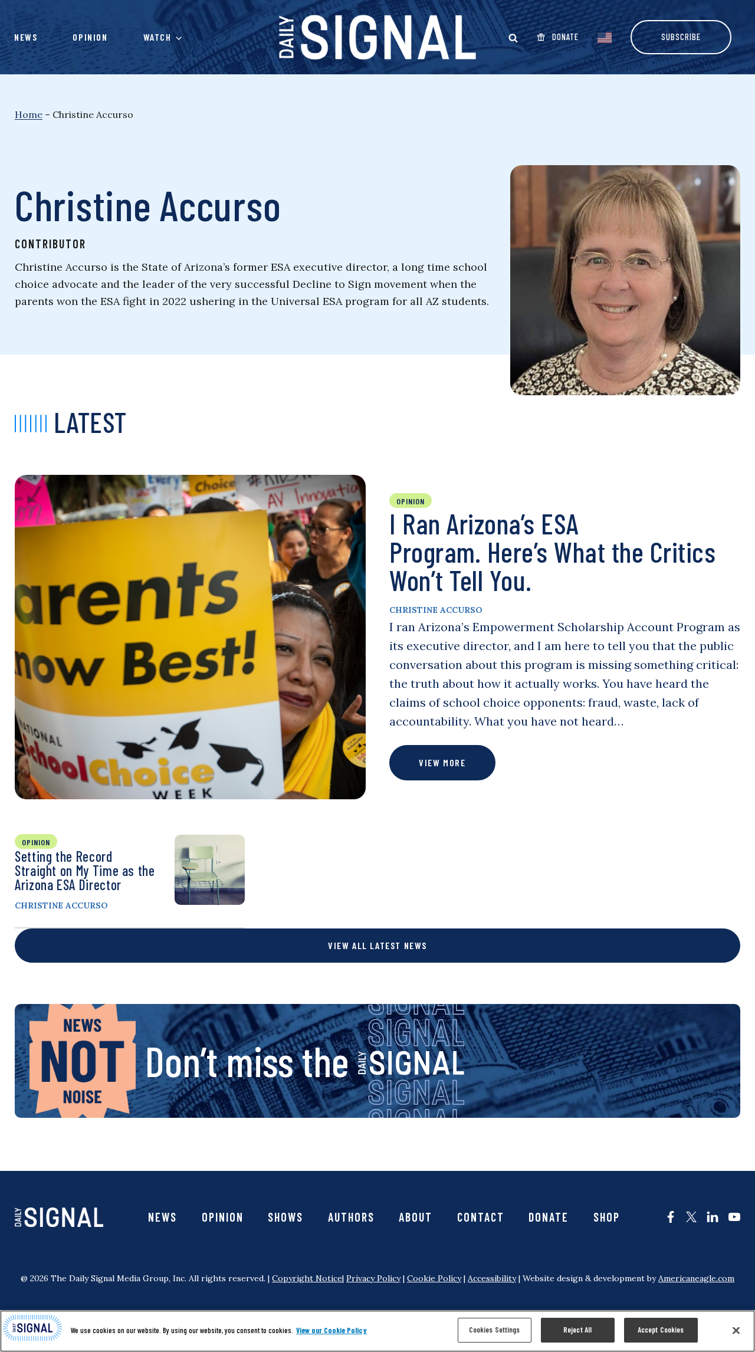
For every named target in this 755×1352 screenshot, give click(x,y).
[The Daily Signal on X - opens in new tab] (691, 1217)
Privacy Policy (373, 1278)
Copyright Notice (307, 1278)
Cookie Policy (434, 1278)
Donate (548, 1217)
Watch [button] (157, 36)
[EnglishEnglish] (605, 36)
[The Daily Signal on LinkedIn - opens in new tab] (712, 1216)
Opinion (90, 36)
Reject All (577, 1329)
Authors (351, 1217)
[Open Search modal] (513, 37)
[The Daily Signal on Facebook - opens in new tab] (671, 1217)
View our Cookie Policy (331, 1330)
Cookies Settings (494, 1329)
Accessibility (492, 1278)
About (415, 1217)
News (25, 36)
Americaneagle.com (696, 1278)
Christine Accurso (435, 610)
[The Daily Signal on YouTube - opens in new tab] (734, 1217)
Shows (285, 1217)
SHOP (606, 1217)
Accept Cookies (661, 1329)
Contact (480, 1217)
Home (28, 114)
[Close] (736, 1330)
